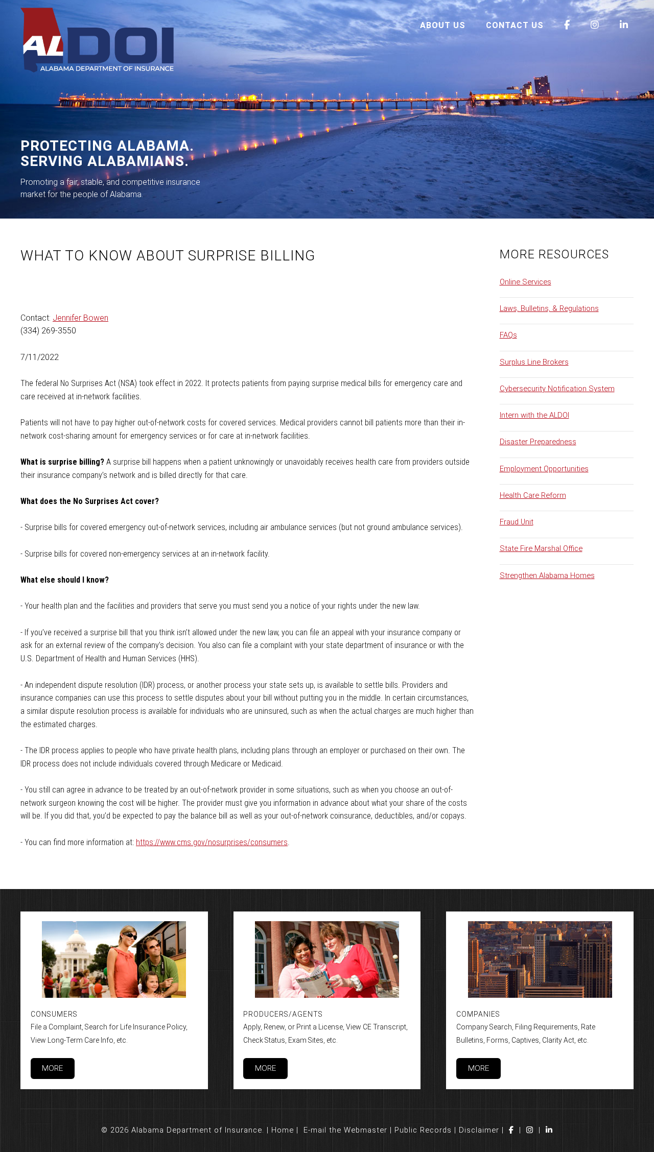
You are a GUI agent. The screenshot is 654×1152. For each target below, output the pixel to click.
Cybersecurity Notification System (557, 388)
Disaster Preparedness (538, 441)
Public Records (423, 1130)
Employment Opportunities (544, 468)
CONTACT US (515, 25)
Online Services (525, 281)
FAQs (508, 335)
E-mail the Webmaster (345, 1130)
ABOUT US (442, 25)
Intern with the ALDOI (534, 415)
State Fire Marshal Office (541, 548)
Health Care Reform (533, 495)
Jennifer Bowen (80, 318)
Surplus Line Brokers (534, 362)
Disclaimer (479, 1130)
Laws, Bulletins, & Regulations (549, 308)
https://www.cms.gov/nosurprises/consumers (212, 842)
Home (282, 1130)
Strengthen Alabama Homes (547, 575)
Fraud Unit (516, 521)
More (52, 1068)
